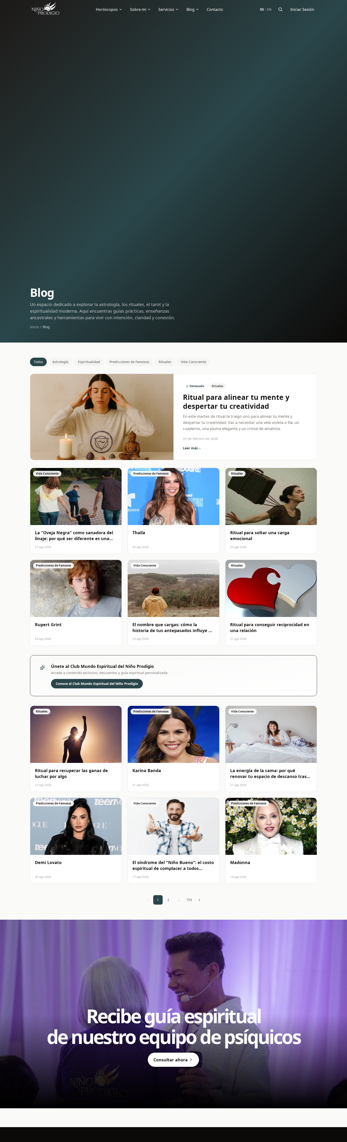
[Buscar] (280, 9)
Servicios (166, 9)
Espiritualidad (89, 362)
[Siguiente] (199, 900)
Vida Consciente (193, 362)
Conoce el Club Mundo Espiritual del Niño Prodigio (97, 683)
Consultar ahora (170, 1060)
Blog (190, 9)
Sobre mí (138, 9)
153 (189, 900)
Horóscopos (107, 9)
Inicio (34, 327)
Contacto (215, 9)
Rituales (165, 362)
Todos (38, 362)
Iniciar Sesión (302, 9)
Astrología (60, 362)
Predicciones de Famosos (129, 362)
